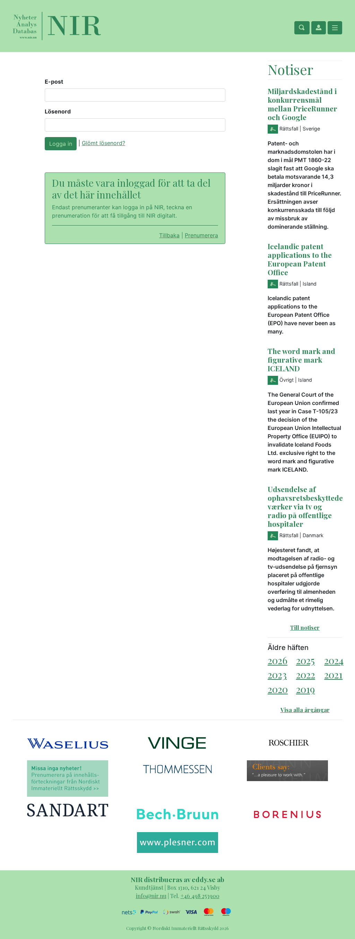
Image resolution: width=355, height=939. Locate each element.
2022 (305, 674)
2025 (305, 660)
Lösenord (58, 111)
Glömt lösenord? (103, 142)
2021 (333, 674)
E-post (54, 81)
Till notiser (305, 627)
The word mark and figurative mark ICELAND (301, 359)
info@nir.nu (151, 895)
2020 (278, 689)
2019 (305, 689)
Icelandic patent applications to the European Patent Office (300, 259)
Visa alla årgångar (305, 709)
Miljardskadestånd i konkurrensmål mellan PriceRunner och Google (302, 104)
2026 (277, 660)
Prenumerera (201, 235)
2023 (277, 674)
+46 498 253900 (200, 895)
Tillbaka (169, 235)
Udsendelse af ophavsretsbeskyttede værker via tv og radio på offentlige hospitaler (305, 506)
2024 (334, 660)
